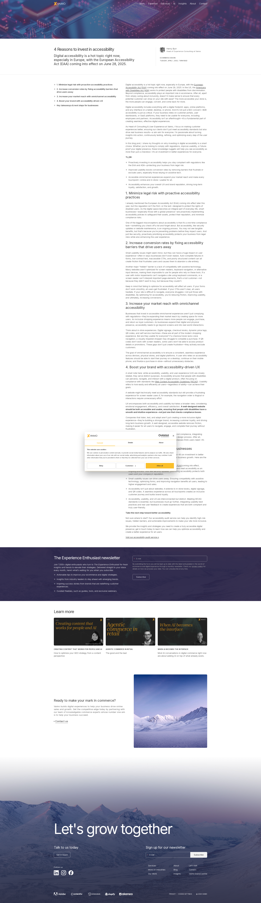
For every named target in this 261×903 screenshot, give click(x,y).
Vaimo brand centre (198, 874)
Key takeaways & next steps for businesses (77, 105)
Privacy (172, 894)
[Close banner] (173, 436)
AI (174, 3)
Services (165, 3)
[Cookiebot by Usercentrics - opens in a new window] (160, 435)
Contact (203, 3)
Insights (183, 3)
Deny (101, 466)
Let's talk (193, 865)
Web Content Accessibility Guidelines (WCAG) (176, 381)
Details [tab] (130, 442)
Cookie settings (185, 894)
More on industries (156, 869)
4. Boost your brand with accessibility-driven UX (80, 101)
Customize (129, 466)
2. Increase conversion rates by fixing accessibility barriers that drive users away (87, 90)
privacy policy (197, 566)
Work (142, 3)
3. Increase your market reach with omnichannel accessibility (86, 96)
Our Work (152, 874)
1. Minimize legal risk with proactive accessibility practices (84, 84)
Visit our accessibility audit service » (142, 537)
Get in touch (62, 855)
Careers (192, 869)
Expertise (153, 3)
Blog (176, 869)
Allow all (160, 466)
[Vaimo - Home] (59, 3)
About (193, 3)
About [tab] (161, 442)
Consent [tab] (100, 443)
